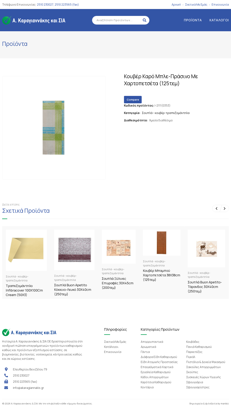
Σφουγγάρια (194, 382)
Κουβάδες (192, 341)
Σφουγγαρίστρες (198, 387)
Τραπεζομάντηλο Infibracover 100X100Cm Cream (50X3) (24, 290)
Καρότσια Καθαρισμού (156, 382)
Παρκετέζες (194, 351)
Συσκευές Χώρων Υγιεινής (203, 377)
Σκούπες (192, 372)
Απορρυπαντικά (152, 341)
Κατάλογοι (219, 20)
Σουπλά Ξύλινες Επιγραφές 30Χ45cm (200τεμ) (117, 283)
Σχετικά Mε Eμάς (196, 4)
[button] (216, 208)
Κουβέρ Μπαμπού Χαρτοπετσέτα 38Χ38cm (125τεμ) (161, 275)
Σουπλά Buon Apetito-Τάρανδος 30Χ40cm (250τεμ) (205, 286)
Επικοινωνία (220, 4)
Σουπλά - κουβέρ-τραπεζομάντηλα (165, 113)
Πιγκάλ (190, 356)
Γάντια (145, 351)
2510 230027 (45, 5)
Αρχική (176, 4)
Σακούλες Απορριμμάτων (203, 367)
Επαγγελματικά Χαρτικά (157, 367)
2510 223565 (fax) (67, 5)
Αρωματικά (148, 346)
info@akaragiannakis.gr (28, 388)
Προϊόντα (193, 20)
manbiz (225, 403)
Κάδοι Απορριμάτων (155, 377)
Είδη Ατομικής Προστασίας (159, 361)
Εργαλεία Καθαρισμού (156, 372)
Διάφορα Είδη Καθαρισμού (159, 356)
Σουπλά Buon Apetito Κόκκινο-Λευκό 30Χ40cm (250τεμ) (72, 289)
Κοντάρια (147, 387)
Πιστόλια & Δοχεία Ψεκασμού (205, 361)
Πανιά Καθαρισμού (199, 346)
